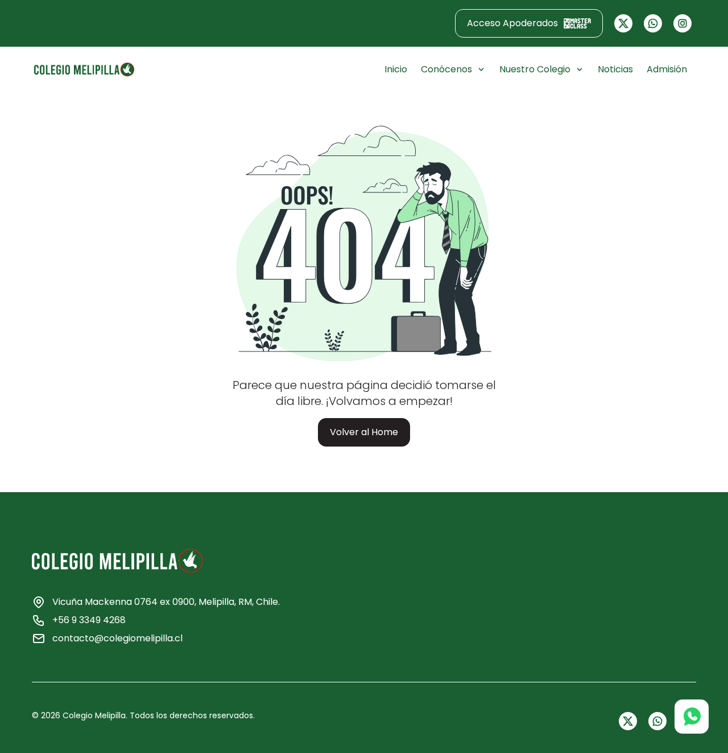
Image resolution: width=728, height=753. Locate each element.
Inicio (395, 69)
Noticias (615, 69)
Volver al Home (364, 432)
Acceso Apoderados (512, 23)
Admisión (667, 69)
